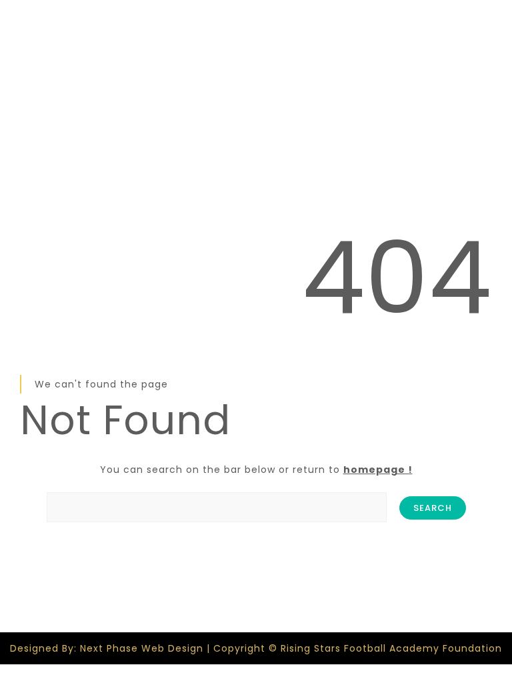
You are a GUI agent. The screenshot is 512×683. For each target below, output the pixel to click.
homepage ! (378, 469)
